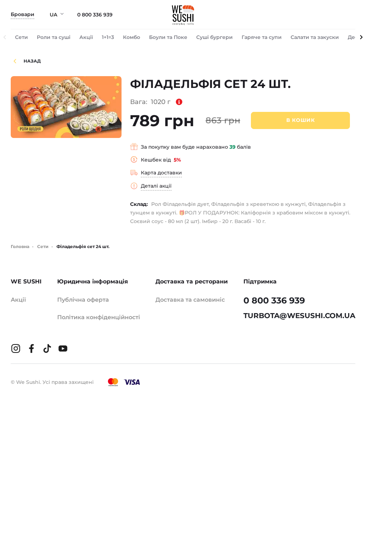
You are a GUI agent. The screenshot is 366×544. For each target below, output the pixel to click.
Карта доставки (161, 172)
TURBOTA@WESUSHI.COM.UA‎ (299, 315)
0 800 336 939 (95, 14)
